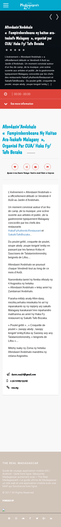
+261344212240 (19, 381)
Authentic (22, 230)
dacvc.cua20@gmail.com (24, 374)
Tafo (18, 234)
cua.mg (14, 387)
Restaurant (34, 230)
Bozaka (25, 234)
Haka (11, 230)
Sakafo (12, 234)
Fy (15, 230)
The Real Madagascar (20, 463)
